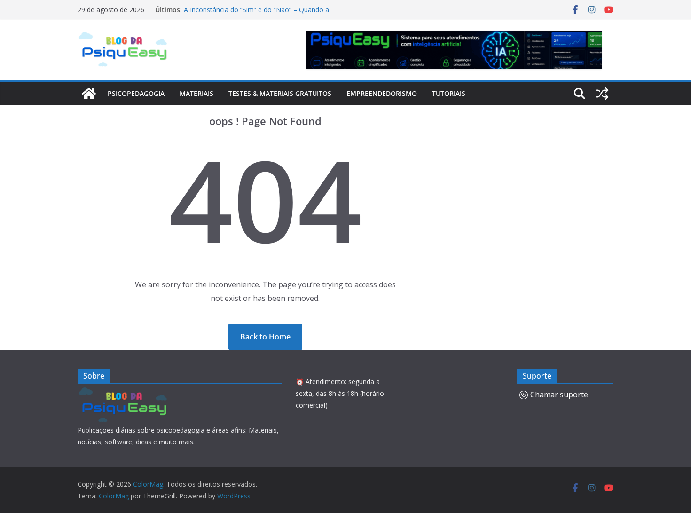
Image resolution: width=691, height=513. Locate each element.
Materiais (196, 93)
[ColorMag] (89, 93)
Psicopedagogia (136, 93)
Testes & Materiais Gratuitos (279, 93)
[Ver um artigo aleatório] (602, 93)
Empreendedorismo (381, 93)
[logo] (124, 392)
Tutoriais (448, 93)
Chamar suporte (559, 394)
